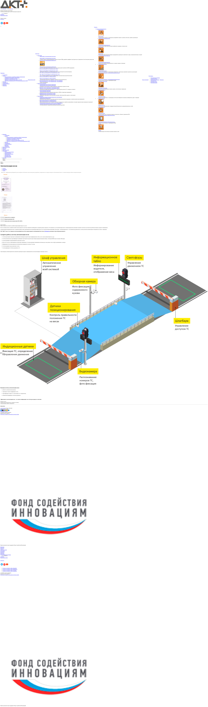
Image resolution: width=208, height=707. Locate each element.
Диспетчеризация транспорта (45, 90)
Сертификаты (5, 82)
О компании (5, 74)
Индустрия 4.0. (40, 96)
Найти (2, 163)
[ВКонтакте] (1, 410)
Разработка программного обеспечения (12, 77)
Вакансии (4, 84)
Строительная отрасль (102, 64)
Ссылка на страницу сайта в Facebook (10, 568)
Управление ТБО (101, 107)
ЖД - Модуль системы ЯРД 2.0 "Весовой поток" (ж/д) (50, 72)
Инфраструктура (101, 98)
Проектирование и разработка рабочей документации (15, 76)
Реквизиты (5, 85)
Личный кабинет (154, 78)
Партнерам (2, 551)
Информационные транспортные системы (47, 93)
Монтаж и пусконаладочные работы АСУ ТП (13, 79)
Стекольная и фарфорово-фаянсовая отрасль (106, 115)
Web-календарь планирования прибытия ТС (48, 60)
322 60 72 (10, 8)
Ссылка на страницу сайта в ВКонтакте (10, 569)
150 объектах (47, 231)
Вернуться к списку (4, 411)
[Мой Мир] (8, 410)
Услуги (4, 75)
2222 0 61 (3, 8)
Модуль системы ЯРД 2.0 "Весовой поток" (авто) (49, 68)
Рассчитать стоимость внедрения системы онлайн (9, 414)
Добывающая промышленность (104, 38)
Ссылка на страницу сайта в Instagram (10, 571)
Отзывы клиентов (6, 83)
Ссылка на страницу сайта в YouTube (9, 570)
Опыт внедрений (145, 79)
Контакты (162, 79)
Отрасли (95, 27)
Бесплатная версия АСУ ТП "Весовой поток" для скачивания (51, 80)
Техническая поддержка (155, 77)
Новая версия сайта (4, 15)
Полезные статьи (154, 81)
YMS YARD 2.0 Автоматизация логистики (48, 56)
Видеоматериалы (154, 82)
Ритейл (99, 123)
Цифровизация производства (45, 98)
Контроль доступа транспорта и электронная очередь (49, 87)
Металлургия (100, 36)
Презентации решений (155, 79)
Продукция (40, 55)
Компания (3, 73)
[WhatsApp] (5, 410)
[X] (2, 410)
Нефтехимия (100, 47)
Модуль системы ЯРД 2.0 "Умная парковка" (48, 76)
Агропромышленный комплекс (104, 55)
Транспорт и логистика (102, 81)
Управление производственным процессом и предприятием (51, 97)
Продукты (37, 53)
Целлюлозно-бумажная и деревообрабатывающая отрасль (109, 72)
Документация (153, 80)
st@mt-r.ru (2, 14)
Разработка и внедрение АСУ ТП (11, 78)
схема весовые (3, 408)
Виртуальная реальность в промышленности (48, 100)
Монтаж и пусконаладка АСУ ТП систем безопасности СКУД (16, 80)
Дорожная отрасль (101, 96)
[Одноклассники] (7, 410)
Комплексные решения (42, 83)
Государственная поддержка (5, 554)
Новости (4, 81)
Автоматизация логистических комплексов (48, 84)
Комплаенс (2, 553)
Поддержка (2, 550)
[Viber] (4, 410)
